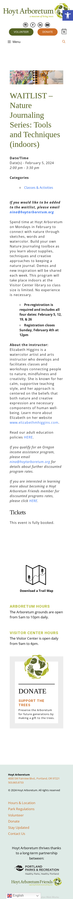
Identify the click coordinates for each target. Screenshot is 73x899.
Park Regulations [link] (21, 809)
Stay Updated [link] (18, 827)
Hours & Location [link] (21, 802)
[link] (67, 15)
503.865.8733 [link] (16, 782)
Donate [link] (47, 32)
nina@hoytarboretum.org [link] (32, 212)
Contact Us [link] (16, 833)
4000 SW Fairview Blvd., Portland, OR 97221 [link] (34, 778)
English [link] (18, 895)
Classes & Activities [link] (38, 187)
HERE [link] (28, 437)
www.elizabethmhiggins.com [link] (34, 422)
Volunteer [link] (21, 32)
